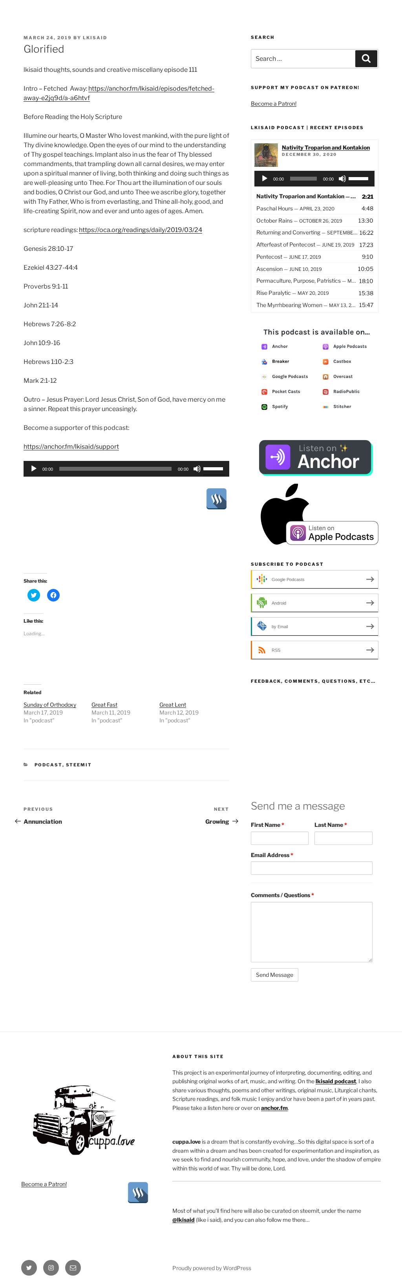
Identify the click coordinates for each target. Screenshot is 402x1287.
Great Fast (104, 704)
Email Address (272, 855)
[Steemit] (216, 499)
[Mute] (197, 469)
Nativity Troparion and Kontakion (326, 147)
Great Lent (172, 704)
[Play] (34, 469)
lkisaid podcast (336, 1081)
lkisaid (95, 37)
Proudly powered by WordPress (211, 1268)
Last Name (330, 824)
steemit (79, 765)
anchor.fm (274, 1107)
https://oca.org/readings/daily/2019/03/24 (140, 230)
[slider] (214, 468)
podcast (48, 765)
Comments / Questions (282, 895)
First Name (267, 824)
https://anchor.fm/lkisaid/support (71, 446)
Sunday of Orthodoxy (50, 704)
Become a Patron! (273, 103)
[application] (126, 469)
